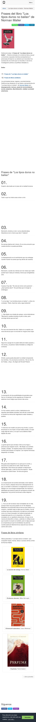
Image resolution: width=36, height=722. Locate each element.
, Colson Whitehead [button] (18, 628)
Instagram (16, 708)
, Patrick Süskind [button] (18, 669)
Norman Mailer (24, 85)
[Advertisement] (18, 112)
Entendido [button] (28, 717)
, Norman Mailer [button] (18, 569)
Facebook (21, 25)
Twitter (26, 25)
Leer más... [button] (11, 719)
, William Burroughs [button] (18, 598)
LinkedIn (32, 25)
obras (4, 8)
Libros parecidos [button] (28, 676)
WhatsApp (14, 25)
